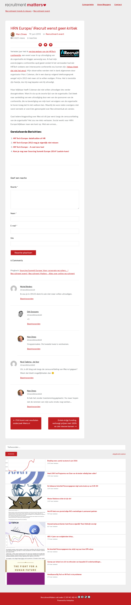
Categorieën (88, 4)
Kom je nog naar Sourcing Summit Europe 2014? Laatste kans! (41, 151)
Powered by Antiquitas (65, 600)
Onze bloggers (104, 4)
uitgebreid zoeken (119, 454)
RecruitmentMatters (48, 597)
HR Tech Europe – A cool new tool (28, 147)
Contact (118, 4)
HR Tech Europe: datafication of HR (29, 138)
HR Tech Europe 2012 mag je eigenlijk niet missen (35, 143)
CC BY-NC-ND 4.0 (70, 597)
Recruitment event (41, 11)
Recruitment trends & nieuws (18, 11)
